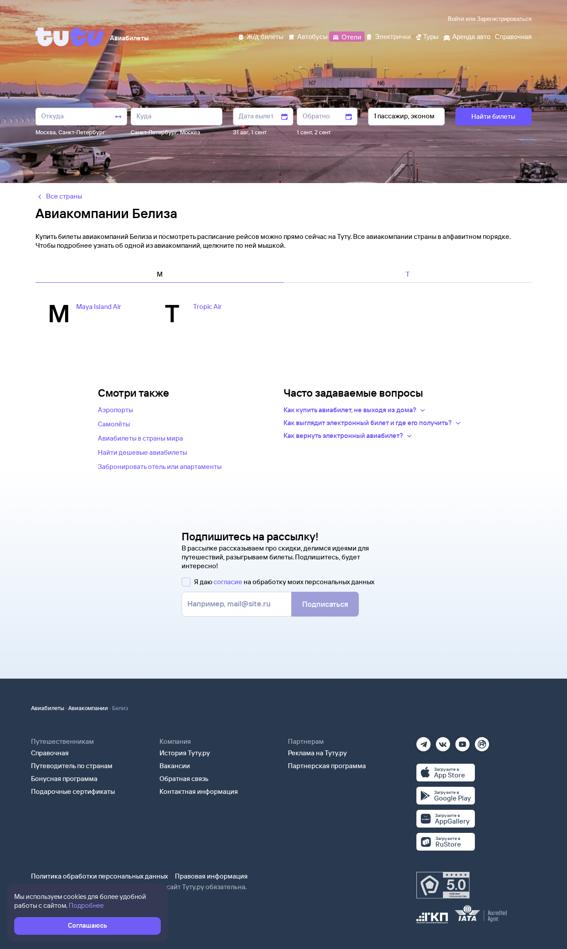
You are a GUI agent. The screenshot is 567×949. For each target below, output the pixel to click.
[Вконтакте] (443, 741)
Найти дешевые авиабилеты (142, 452)
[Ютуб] (462, 741)
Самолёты (114, 424)
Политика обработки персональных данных (99, 876)
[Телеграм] (423, 741)
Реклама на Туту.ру (317, 753)
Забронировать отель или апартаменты (159, 466)
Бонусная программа (64, 778)
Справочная (50, 753)
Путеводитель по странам (72, 766)
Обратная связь (184, 778)
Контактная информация (198, 791)
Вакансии (174, 766)
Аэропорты (115, 410)
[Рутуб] (482, 741)
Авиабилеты (47, 707)
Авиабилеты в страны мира (140, 438)
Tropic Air (207, 306)
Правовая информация (211, 876)
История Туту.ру (184, 753)
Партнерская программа (327, 766)
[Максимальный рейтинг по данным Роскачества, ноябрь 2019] (443, 885)
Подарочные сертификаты (73, 791)
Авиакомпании (88, 707)
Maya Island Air (98, 306)
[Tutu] (70, 36)
